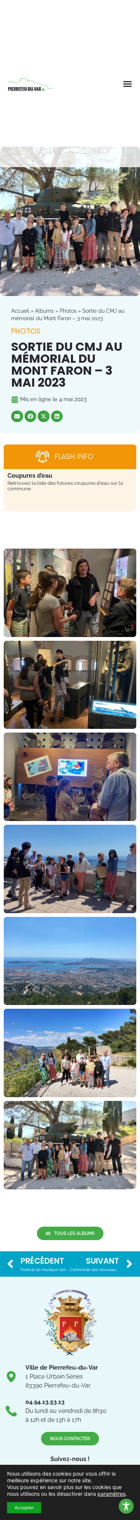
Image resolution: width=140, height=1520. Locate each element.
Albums (44, 311)
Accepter (24, 1507)
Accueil (20, 311)
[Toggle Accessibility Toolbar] (126, 1506)
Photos (68, 311)
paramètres (111, 1494)
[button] (128, 84)
